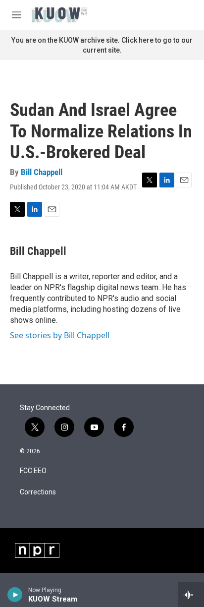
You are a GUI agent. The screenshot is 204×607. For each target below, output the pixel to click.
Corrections (38, 492)
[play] (15, 595)
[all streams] (191, 594)
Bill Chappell (41, 172)
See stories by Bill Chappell (59, 335)
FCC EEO (33, 471)
